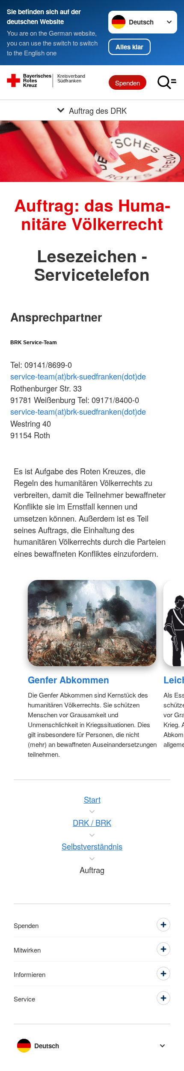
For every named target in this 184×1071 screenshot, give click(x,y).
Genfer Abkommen (68, 679)
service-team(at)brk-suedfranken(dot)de (78, 376)
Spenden (127, 82)
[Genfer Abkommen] (92, 623)
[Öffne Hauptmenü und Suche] (167, 82)
